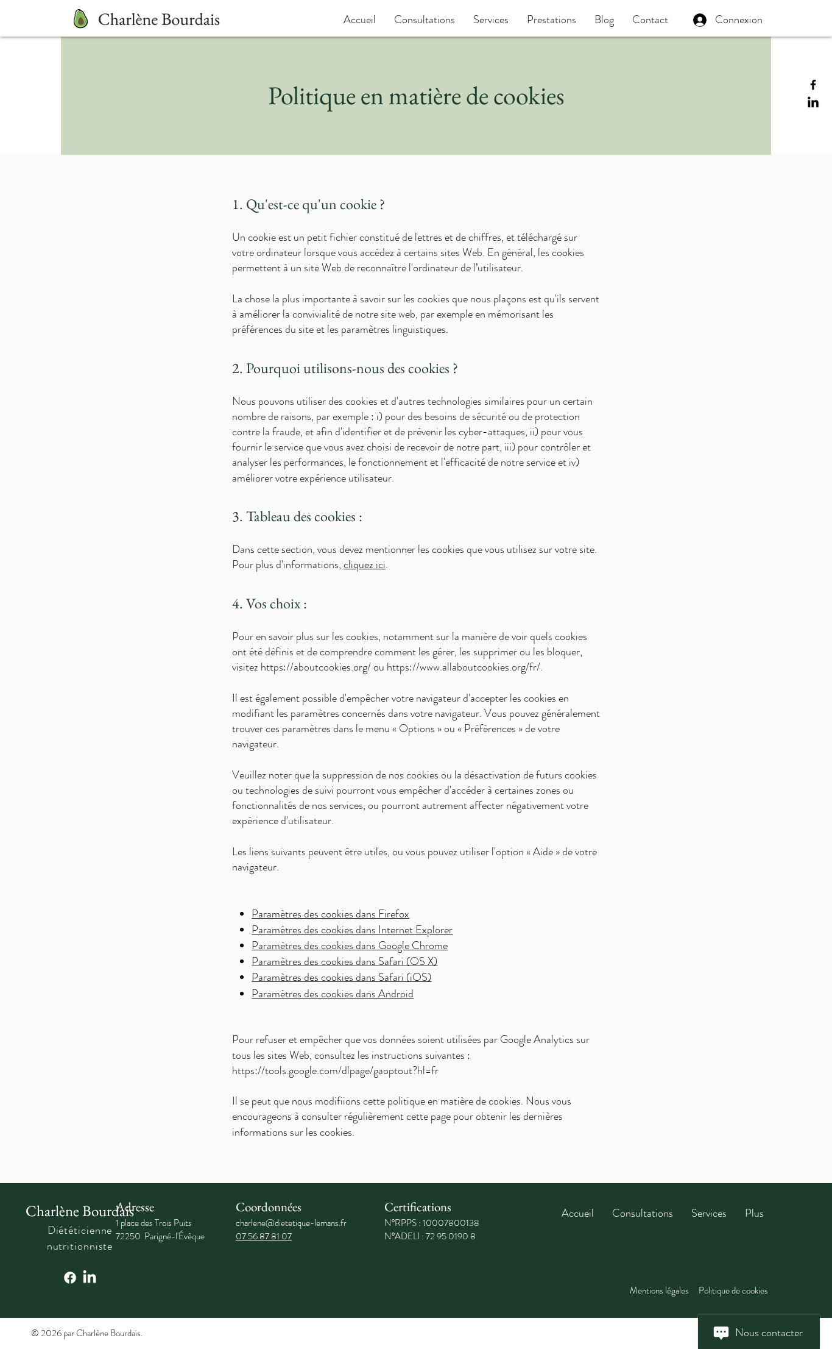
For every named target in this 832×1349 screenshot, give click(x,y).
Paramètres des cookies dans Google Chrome (350, 945)
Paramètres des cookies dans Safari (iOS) (341, 977)
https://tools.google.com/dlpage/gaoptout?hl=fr (335, 1070)
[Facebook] (813, 84)
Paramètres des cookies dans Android (333, 994)
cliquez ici (365, 564)
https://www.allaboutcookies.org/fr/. (465, 667)
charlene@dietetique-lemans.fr (291, 1223)
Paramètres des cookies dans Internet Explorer (352, 930)
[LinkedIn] (813, 103)
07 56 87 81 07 (264, 1236)
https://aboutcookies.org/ (316, 667)
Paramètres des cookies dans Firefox (330, 914)
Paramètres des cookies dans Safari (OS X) (344, 961)
